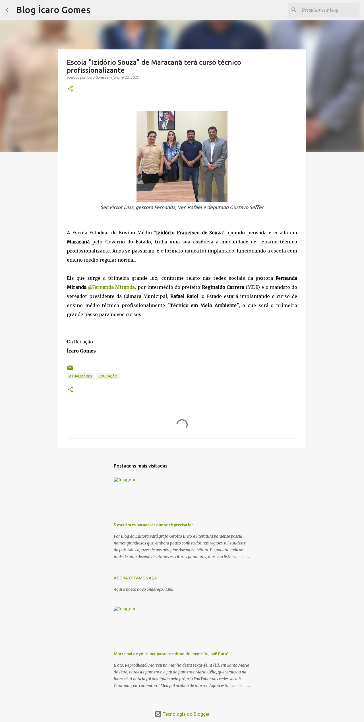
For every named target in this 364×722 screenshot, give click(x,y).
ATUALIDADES (80, 376)
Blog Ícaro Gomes (53, 10)
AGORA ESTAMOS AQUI (136, 578)
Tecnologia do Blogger (186, 714)
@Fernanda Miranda (111, 287)
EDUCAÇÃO (108, 376)
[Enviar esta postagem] (70, 370)
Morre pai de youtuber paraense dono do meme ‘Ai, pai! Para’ (171, 654)
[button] (70, 89)
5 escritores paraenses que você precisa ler (153, 525)
